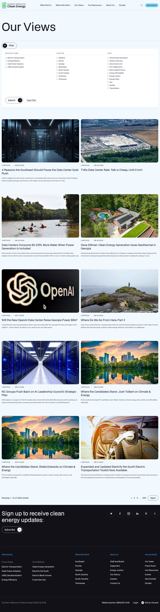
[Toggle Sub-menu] (51, 5)
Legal (135, 602)
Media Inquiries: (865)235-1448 (116, 602)
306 (144, 498)
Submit (11, 100)
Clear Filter (31, 100)
